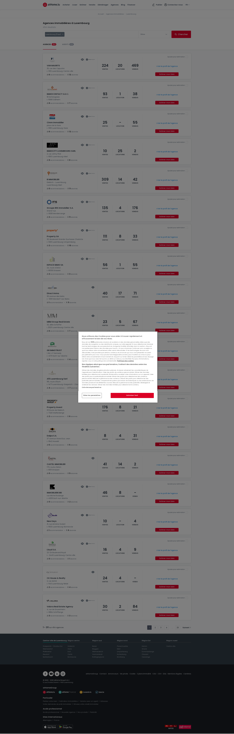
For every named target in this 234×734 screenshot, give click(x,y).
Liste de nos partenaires (91, 387)
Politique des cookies (125, 361)
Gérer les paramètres (91, 395)
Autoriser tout (132, 395)
